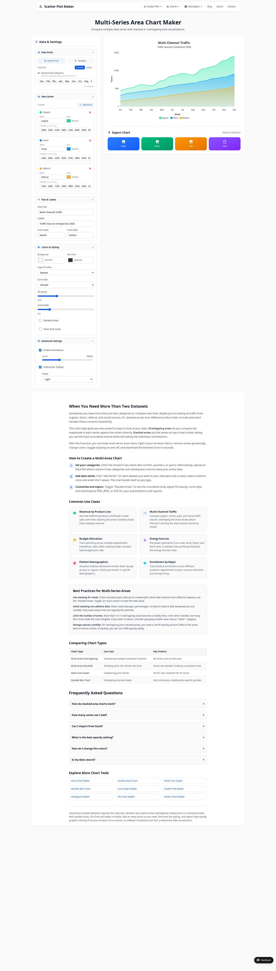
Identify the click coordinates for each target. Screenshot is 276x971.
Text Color (71, 254)
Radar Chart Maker (174, 796)
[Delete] (90, 112)
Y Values (48, 126)
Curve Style (43, 279)
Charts (173, 6)
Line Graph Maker (127, 788)
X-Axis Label (43, 230)
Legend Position (45, 267)
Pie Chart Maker (126, 796)
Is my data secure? (138, 759)
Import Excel (53, 60)
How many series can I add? (138, 715)
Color (68, 117)
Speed (45, 356)
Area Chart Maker (80, 780)
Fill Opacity (42, 292)
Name (42, 117)
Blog (209, 6)
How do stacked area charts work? (138, 704)
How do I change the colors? (138, 748)
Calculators (194, 6)
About (220, 6)
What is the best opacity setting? (138, 737)
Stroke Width (43, 305)
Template (82, 60)
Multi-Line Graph (173, 780)
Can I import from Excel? (138, 726)
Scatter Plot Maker (174, 788)
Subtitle (41, 218)
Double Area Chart (128, 780)
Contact (231, 6)
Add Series (87, 104)
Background (43, 254)
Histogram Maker (80, 796)
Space (89, 67)
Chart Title (42, 207)
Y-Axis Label (72, 230)
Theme (45, 374)
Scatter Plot (153, 6)
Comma (79, 67)
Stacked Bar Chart (80, 788)
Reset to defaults (231, 132)
